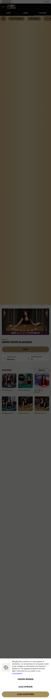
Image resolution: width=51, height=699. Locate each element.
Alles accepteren (25, 694)
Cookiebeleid (17, 673)
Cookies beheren (25, 679)
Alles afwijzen (25, 687)
